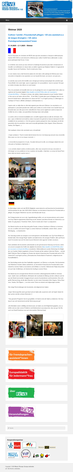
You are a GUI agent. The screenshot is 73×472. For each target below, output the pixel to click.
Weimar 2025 (15, 29)
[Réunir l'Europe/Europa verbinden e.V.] (36, 9)
